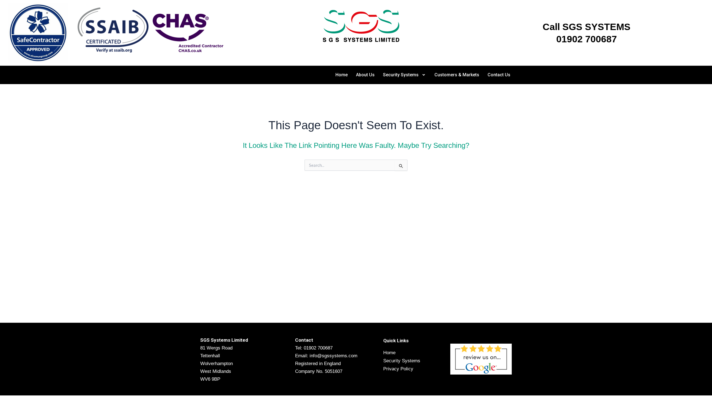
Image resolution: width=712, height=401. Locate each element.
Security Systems (401, 74)
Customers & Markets (456, 74)
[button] (405, 75)
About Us (365, 74)
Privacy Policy (398, 368)
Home (341, 74)
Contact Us (499, 74)
